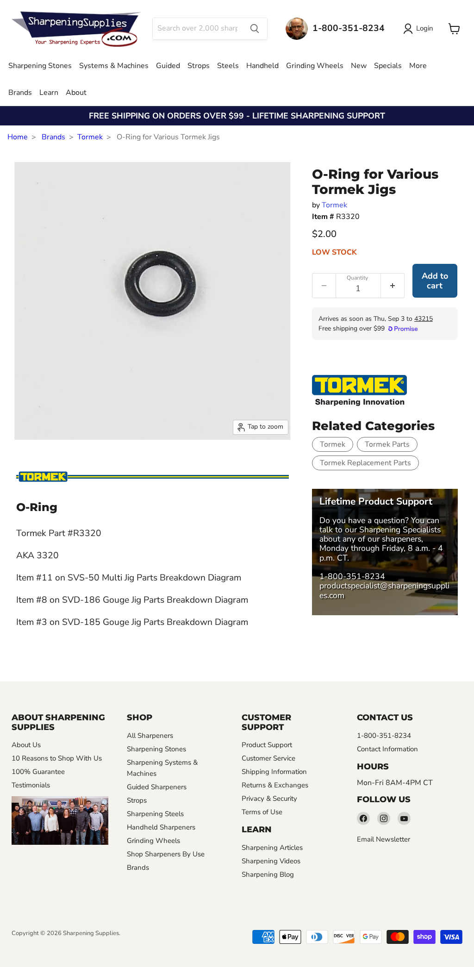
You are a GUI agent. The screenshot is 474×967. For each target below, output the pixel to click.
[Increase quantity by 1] (393, 285)
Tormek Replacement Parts (365, 463)
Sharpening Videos (271, 861)
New (359, 66)
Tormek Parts (387, 444)
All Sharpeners (150, 735)
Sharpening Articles (272, 847)
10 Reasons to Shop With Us (57, 758)
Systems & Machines (114, 66)
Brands (20, 92)
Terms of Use (262, 812)
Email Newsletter (383, 839)
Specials (388, 66)
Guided (168, 66)
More (418, 66)
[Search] (254, 28)
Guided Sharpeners (157, 787)
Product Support (267, 744)
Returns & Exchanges (275, 785)
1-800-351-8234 (352, 576)
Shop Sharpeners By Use (166, 854)
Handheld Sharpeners (161, 827)
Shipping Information (274, 771)
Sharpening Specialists (400, 529)
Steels (228, 66)
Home (17, 137)
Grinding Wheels (314, 66)
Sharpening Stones (40, 66)
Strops (198, 66)
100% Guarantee (38, 771)
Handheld (262, 66)
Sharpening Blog (268, 874)
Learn (48, 92)
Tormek (90, 137)
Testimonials (31, 785)
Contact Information (387, 749)
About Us (26, 744)
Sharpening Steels (155, 813)
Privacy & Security (269, 798)
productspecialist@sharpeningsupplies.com (384, 590)
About (76, 92)
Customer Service (268, 758)
